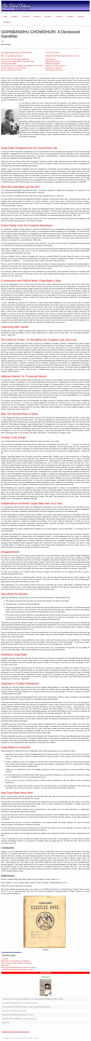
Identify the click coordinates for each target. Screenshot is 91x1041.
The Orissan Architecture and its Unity (14, 1011)
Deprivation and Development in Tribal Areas (15, 961)
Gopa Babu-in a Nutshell (53, 68)
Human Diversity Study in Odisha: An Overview (16, 963)
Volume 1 (14, 16)
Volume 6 (70, 16)
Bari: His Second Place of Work (11, 70)
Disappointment (50, 59)
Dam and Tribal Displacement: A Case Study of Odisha (20, 1003)
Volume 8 (6, 22)
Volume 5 (59, 16)
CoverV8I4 (4, 959)
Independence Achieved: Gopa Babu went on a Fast (62, 56)
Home (5, 16)
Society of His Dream (52, 52)
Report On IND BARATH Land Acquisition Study (17, 1015)
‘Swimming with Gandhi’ (8, 63)
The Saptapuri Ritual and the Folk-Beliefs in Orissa (17, 969)
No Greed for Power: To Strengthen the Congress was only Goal (21, 65)
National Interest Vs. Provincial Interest (13, 68)
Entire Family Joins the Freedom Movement (15, 59)
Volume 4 (48, 16)
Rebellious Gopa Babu (53, 63)
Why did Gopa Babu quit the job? (11, 56)
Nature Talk (5, 965)
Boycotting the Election (53, 61)
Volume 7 (81, 16)
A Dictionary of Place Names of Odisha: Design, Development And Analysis (26, 1007)
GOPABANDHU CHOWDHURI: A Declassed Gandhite (19, 1019)
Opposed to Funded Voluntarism (56, 65)
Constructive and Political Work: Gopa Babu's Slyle (17, 61)
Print (3, 41)
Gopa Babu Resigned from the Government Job (16, 52)
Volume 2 (26, 16)
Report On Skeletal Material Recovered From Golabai (18, 967)
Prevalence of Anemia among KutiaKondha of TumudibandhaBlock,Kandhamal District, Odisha (32, 999)
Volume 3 (37, 16)
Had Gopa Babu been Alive (54, 70)
